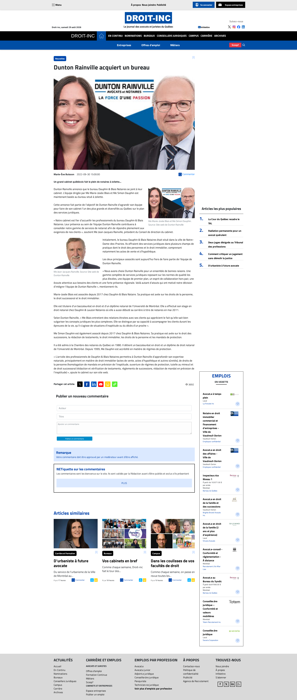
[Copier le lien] (114, 384)
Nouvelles (60, 58)
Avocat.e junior (142, 670)
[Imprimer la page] (107, 384)
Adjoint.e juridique (144, 674)
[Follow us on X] (229, 27)
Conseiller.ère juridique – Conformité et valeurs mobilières (210, 608)
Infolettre (205, 27)
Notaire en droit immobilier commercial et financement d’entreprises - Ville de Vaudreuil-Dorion (212, 424)
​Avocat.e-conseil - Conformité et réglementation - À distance (212, 554)
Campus (194, 36)
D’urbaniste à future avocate (223, 265)
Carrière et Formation (65, 553)
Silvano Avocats (209, 540)
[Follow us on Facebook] (239, 27)
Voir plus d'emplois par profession (153, 688)
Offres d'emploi (150, 45)
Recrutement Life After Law (211, 568)
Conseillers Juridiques (172, 36)
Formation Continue (96, 675)
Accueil (57, 666)
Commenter (80, 580)
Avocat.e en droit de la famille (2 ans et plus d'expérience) (212, 529)
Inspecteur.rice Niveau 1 (211, 477)
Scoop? (235, 45)
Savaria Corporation (210, 640)
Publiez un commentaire (74, 438)
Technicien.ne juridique (147, 685)
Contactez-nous (191, 666)
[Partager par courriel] (100, 384)
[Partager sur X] (80, 384)
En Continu (115, 36)
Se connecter (206, 5)
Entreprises (124, 45)
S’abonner (221, 677)
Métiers (175, 45)
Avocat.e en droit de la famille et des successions (212, 502)
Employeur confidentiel (212, 441)
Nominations (133, 36)
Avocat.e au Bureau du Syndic (212, 579)
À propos (136, 5)
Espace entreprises (234, 5)
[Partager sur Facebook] (87, 384)
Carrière (206, 36)
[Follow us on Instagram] (234, 27)
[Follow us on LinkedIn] (243, 27)
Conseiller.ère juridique (210, 632)
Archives (220, 36)
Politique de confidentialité (190, 672)
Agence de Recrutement (196, 681)
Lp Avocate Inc (208, 403)
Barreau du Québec (210, 490)
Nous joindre (149, 5)
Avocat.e (139, 666)
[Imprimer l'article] (96, 580)
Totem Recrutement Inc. (212, 622)
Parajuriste (140, 681)
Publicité (161, 5)
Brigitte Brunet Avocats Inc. (212, 514)
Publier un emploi (95, 694)
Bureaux (149, 36)
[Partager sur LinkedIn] (94, 384)
